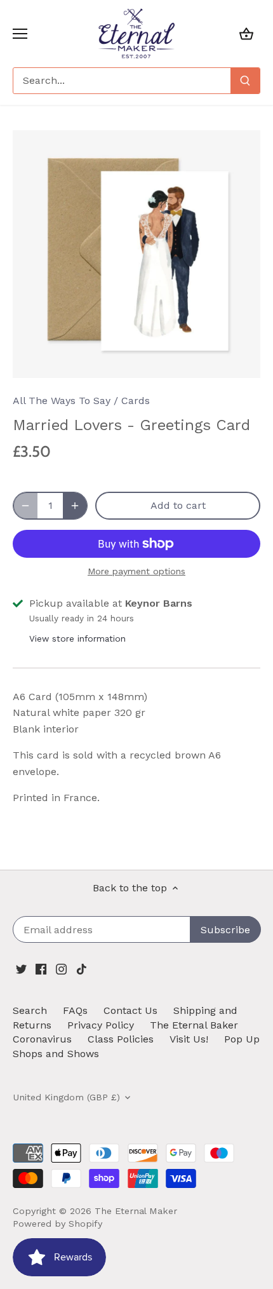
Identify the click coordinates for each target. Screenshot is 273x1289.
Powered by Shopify (57, 1223)
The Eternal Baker (194, 1025)
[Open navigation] (20, 34)
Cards (135, 401)
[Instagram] (61, 969)
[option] (136, 254)
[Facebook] (41, 969)
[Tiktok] (81, 969)
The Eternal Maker (136, 1211)
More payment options (136, 571)
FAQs (75, 1010)
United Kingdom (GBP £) (66, 1097)
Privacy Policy (100, 1025)
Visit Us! (189, 1039)
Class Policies (121, 1039)
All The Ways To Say (61, 401)
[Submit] (245, 80)
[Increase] (75, 505)
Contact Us (130, 1010)
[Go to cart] (246, 33)
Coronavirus (42, 1039)
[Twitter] (21, 969)
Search (30, 1010)
